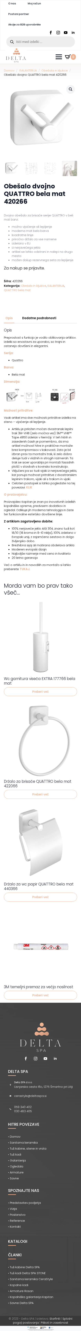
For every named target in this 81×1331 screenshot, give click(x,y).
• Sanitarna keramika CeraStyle (30, 1279)
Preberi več (40, 692)
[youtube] (65, 32)
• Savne (13, 1178)
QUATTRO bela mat (17, 290)
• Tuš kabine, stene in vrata (27, 1148)
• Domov (14, 1136)
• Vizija (12, 1209)
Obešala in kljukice (54, 70)
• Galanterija (17, 1160)
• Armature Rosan (20, 1291)
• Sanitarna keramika (23, 1142)
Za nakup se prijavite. (24, 268)
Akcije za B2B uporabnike (24, 24)
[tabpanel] (40, 449)
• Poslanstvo (17, 1215)
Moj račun (34, 3)
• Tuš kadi (14, 1154)
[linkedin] (73, 32)
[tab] (9, 318)
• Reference (16, 1221)
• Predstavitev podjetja (24, 1203)
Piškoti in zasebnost (54, 1323)
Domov (9, 70)
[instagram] (58, 32)
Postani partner (18, 14)
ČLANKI (15, 1255)
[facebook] (50, 32)
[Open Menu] (59, 57)
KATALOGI (17, 1241)
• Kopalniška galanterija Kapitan (30, 1297)
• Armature (16, 1172)
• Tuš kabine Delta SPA (24, 1267)
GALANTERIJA (28, 70)
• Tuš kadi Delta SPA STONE (27, 1273)
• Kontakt (14, 1226)
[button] (70, 89)
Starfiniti (55, 1319)
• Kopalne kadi (18, 1285)
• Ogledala (15, 1166)
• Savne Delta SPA (21, 1303)
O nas (12, 3)
